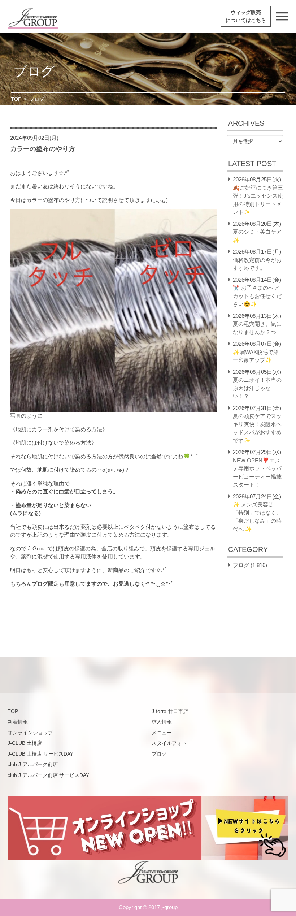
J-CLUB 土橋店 (25, 743)
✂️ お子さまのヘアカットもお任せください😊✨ (257, 296)
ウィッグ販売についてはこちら (246, 16)
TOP (16, 99)
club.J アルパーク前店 (33, 764)
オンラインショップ (30, 732)
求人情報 (162, 722)
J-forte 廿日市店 (170, 711)
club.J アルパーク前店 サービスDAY (48, 775)
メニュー (162, 732)
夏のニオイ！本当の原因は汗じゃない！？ (257, 388)
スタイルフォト (169, 743)
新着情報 (18, 722)
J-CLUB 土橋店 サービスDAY (40, 754)
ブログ (241, 565)
